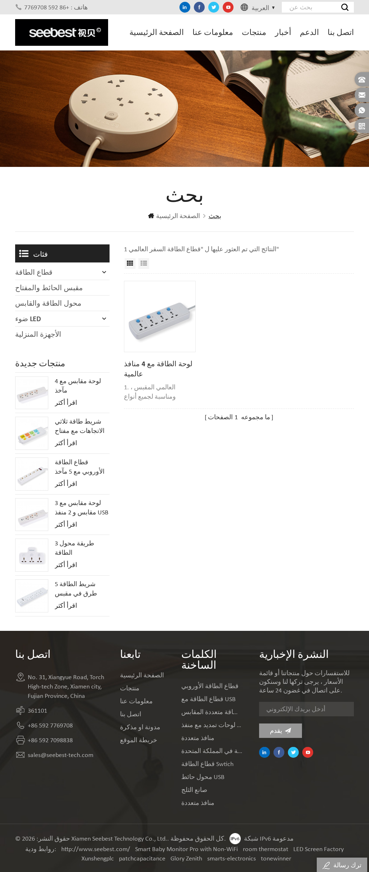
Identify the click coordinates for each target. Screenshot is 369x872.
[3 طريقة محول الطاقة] (31, 555)
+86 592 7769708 (50, 725)
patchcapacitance (142, 858)
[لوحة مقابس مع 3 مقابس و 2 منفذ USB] (31, 515)
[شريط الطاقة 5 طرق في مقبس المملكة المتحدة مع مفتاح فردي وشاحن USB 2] (31, 596)
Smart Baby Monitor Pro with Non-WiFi (186, 849)
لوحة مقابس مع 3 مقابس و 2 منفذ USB (81, 507)
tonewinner (276, 858)
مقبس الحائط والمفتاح (49, 287)
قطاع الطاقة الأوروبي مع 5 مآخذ (80, 466)
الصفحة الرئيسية (156, 32)
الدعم (309, 32)
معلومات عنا (212, 32)
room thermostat (265, 849)
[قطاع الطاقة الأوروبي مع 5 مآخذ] (31, 474)
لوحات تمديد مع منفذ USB (211, 725)
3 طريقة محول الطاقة (74, 548)
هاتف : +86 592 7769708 (56, 7)
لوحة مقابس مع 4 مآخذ (78, 385)
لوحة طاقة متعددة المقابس (211, 712)
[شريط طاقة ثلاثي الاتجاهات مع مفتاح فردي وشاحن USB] (31, 433)
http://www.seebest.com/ (95, 849)
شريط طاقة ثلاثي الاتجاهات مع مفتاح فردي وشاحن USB (80, 426)
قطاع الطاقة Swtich (207, 764)
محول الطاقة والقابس (48, 303)
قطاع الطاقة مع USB (208, 699)
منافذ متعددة (197, 738)
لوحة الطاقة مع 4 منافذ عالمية (158, 368)
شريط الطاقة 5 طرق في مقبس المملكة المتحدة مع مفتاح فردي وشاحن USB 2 (81, 589)
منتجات (254, 32)
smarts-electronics (231, 858)
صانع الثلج (194, 790)
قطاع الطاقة (34, 272)
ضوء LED (28, 318)
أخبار (283, 32)
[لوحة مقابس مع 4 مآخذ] (31, 393)
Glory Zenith (186, 858)
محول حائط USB (202, 777)
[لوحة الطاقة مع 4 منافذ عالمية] (159, 316)
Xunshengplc (97, 858)
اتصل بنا (341, 32)
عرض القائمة (143, 263)
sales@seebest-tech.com (60, 755)
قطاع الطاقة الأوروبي (210, 686)
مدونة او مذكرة (140, 727)
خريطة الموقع (138, 740)
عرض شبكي (130, 263)
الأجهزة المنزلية (38, 334)
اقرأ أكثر (66, 403)
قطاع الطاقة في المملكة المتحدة (211, 751)
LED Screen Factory (318, 849)
